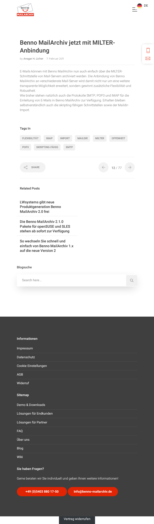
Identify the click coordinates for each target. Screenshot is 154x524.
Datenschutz (26, 357)
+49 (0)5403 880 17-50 (42, 491)
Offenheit (118, 138)
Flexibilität (30, 138)
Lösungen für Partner (32, 422)
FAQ (20, 431)
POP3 (25, 147)
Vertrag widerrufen (77, 519)
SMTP (69, 147)
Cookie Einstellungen (32, 365)
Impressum (25, 348)
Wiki (20, 457)
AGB (20, 374)
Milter (99, 138)
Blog (20, 448)
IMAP (49, 138)
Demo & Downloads (31, 405)
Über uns (23, 439)
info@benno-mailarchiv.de (93, 491)
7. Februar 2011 (55, 58)
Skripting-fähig (47, 147)
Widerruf (23, 383)
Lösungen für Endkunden (35, 413)
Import (65, 138)
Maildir (82, 138)
